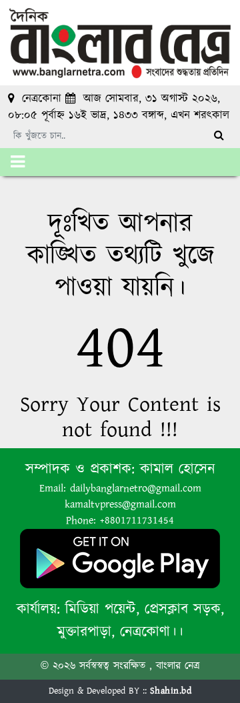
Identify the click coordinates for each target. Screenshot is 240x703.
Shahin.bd (171, 691)
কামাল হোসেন (177, 469)
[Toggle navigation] (18, 162)
